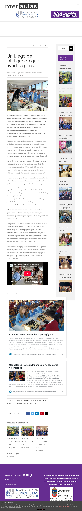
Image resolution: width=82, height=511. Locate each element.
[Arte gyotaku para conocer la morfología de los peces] (65, 147)
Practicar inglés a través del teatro (65, 275)
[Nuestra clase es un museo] (65, 100)
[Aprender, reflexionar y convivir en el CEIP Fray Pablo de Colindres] (65, 193)
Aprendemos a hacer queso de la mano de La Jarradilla (65, 252)
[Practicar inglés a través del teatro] (65, 286)
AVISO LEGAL (9, 480)
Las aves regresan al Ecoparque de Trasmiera (65, 206)
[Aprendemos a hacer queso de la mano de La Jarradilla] (65, 262)
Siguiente (43, 46)
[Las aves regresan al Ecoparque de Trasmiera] (65, 216)
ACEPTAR (41, 509)
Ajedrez (14, 403)
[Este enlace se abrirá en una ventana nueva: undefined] (27, 14)
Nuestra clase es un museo (27, 441)
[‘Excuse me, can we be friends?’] (65, 170)
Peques (26, 400)
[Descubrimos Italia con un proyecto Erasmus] (65, 123)
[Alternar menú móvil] (78, 4)
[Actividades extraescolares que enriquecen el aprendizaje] (65, 77)
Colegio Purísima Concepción (26, 403)
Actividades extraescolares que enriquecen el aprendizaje (66, 67)
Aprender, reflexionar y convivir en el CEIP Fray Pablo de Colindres (65, 183)
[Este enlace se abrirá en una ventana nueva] (62, 496)
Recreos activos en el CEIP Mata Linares (66, 229)
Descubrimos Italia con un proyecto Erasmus (65, 113)
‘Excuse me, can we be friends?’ (66, 159)
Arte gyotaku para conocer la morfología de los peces (65, 137)
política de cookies (64, 506)
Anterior (35, 46)
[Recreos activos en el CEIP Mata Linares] (65, 239)
